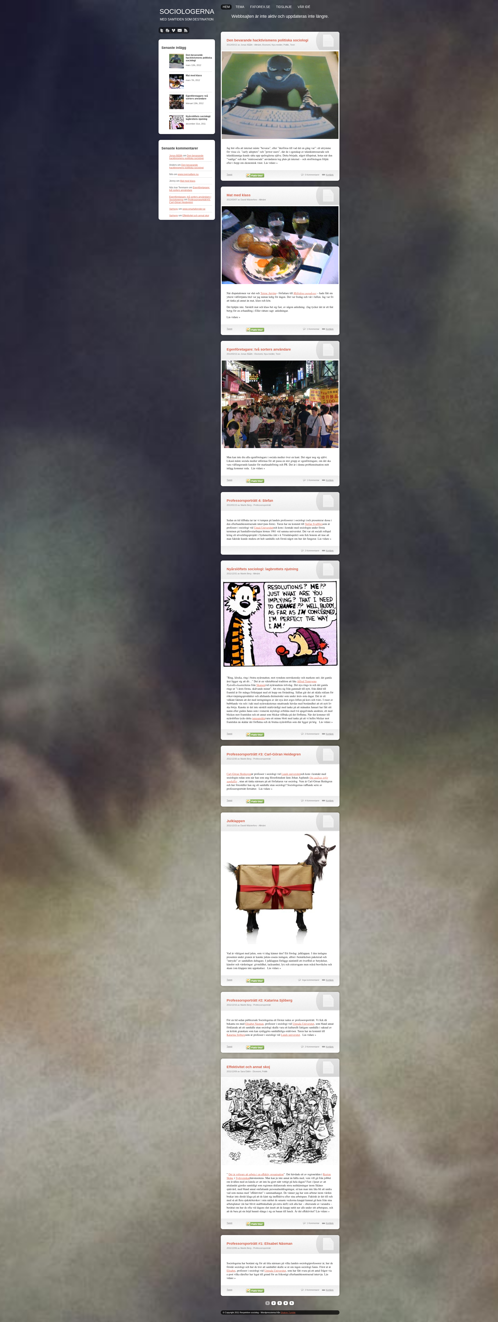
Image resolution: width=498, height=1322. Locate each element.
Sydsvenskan (243, 1178)
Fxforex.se (260, 7)
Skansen (260, 685)
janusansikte (258, 718)
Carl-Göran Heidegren (239, 774)
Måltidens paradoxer (305, 293)
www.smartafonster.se (193, 209)
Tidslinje (284, 7)
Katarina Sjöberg (236, 1035)
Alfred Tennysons (307, 681)
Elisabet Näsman (254, 1023)
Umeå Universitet (263, 527)
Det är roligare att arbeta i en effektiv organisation (256, 1174)
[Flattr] (255, 176)
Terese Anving (268, 293)
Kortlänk (330, 175)
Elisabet (231, 1270)
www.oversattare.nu (188, 174)
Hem (226, 7)
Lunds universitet (291, 774)
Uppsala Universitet (303, 1023)
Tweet (229, 174)
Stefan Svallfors (314, 524)
